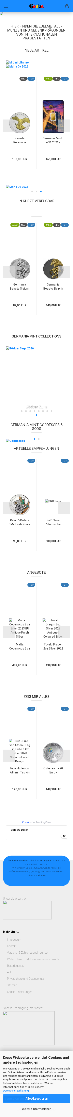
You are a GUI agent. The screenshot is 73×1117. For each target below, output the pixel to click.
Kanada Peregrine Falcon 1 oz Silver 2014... (20, 140)
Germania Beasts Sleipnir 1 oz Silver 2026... (20, 286)
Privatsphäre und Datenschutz (25, 978)
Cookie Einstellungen (19, 991)
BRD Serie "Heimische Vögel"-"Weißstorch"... (53, 522)
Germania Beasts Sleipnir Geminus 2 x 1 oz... (53, 286)
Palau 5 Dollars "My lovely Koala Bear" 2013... (20, 522)
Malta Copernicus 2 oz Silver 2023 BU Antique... (19, 646)
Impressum (14, 939)
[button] (9, 126)
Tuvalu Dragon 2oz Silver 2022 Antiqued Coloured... (53, 646)
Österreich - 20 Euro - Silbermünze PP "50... (53, 770)
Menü (6, 6)
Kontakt (11, 946)
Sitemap (12, 985)
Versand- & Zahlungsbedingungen (28, 952)
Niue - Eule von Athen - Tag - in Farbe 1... (20, 770)
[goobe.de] (36, 6)
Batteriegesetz (15, 965)
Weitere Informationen (36, 1109)
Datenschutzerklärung (16, 1090)
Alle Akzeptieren (37, 1098)
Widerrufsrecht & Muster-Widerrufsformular (33, 959)
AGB (9, 972)
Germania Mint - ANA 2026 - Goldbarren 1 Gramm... (53, 140)
